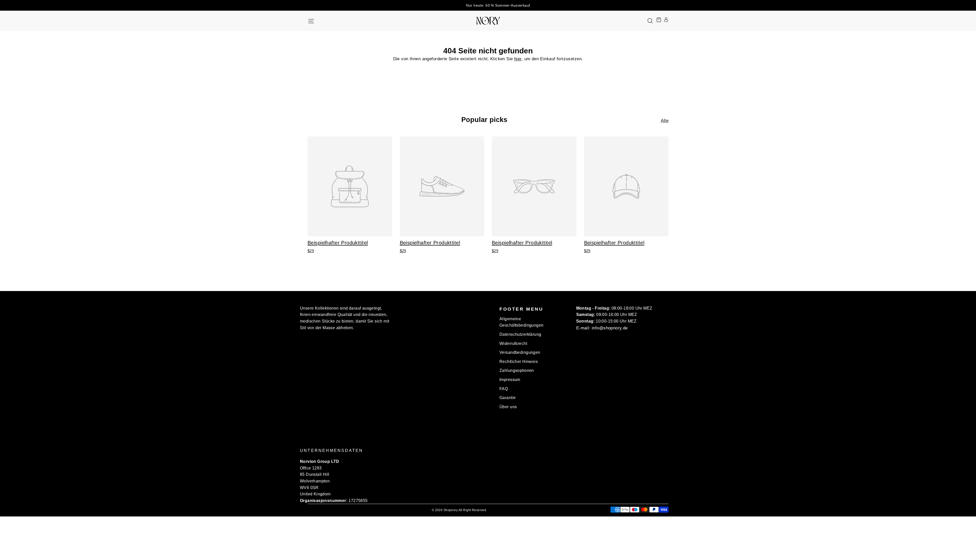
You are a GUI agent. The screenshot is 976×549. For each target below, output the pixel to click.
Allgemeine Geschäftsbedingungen (521, 322)
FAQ (503, 389)
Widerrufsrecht (513, 343)
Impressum (509, 379)
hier (518, 58)
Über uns (508, 407)
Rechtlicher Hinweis (518, 361)
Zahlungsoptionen (516, 370)
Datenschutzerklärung (520, 334)
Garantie (507, 397)
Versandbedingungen (519, 352)
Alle (664, 120)
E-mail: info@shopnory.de (602, 328)
